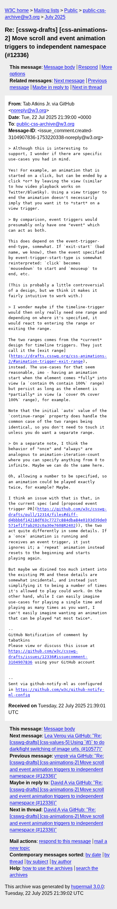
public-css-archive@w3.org (45, 124)
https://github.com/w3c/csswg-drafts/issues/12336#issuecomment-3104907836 (48, 656)
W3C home (17, 10)
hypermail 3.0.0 (87, 886)
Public (71, 10)
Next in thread (87, 87)
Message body (59, 67)
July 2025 (55, 17)
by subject (37, 861)
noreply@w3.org (28, 110)
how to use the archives (47, 868)
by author (61, 861)
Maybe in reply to (50, 87)
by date (93, 854)
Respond (88, 67)
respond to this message (65, 841)
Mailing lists (46, 10)
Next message (69, 80)
